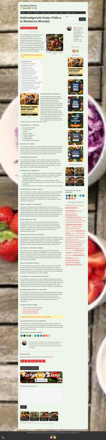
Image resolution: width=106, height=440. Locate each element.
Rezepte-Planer (25, 90)
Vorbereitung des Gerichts (27, 68)
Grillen (32, 423)
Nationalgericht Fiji (71, 215)
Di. (25, 361)
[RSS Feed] (77, 51)
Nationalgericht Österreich (73, 264)
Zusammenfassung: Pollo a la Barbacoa (31, 87)
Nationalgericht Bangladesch (79, 205)
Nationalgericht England (72, 212)
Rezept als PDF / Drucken (29, 368)
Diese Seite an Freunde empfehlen (30, 88)
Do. (33, 361)
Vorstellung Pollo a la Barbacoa (29, 63)
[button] (22, 336)
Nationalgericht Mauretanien (70, 230)
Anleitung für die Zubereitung (28, 70)
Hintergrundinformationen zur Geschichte (31, 83)
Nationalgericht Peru (72, 237)
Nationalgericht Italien (73, 224)
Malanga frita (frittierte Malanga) (30, 313)
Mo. (22, 361)
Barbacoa (61, 52)
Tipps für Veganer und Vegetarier (29, 73)
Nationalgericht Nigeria (76, 235)
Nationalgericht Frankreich (73, 217)
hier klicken (50, 357)
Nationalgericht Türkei (69, 255)
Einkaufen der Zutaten (27, 66)
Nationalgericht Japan (69, 226)
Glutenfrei (28, 423)
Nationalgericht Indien (77, 220)
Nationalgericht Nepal (73, 233)
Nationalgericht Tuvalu (77, 252)
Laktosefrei (39, 423)
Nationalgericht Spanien (72, 248)
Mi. (29, 361)
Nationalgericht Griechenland (75, 219)
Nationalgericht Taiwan (70, 250)
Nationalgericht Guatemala (69, 220)
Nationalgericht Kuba (29, 422)
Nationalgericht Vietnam (72, 260)
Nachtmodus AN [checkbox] (3, 437)
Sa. (40, 361)
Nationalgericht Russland (71, 242)
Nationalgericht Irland (71, 222)
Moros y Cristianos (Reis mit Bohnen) (32, 309)
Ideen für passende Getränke (28, 80)
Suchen (66, 16)
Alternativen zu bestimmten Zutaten (30, 78)
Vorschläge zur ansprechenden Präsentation (32, 82)
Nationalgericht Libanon (75, 228)
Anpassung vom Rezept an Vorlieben (30, 77)
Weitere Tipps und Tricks (27, 75)
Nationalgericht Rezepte (28, 6)
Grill (23, 45)
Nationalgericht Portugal (70, 241)
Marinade (44, 423)
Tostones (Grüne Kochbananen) (30, 311)
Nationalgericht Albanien (70, 205)
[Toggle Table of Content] (40, 62)
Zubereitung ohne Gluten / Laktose (29, 71)
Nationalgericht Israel (79, 222)
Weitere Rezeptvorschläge (28, 85)
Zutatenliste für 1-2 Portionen (28, 65)
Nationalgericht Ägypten (72, 262)
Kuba (35, 423)
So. (44, 361)
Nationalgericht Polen (75, 239)
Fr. (36, 361)
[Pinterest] (73, 51)
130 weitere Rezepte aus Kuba (37, 316)
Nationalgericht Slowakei (76, 246)
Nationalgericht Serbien (72, 244)
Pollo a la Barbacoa (50, 423)
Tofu (52, 208)
